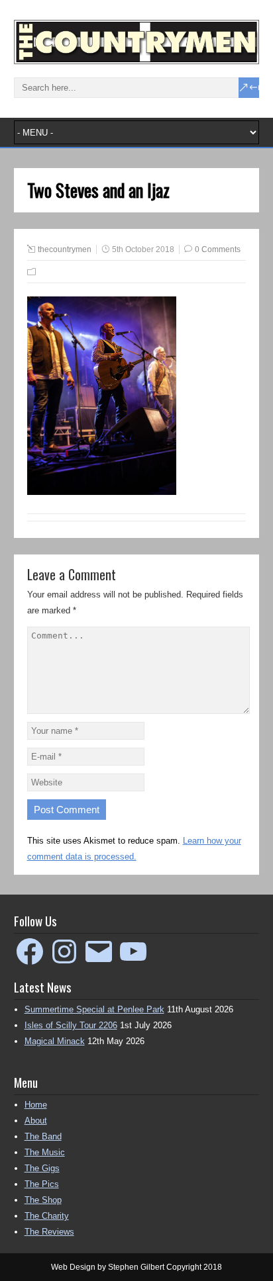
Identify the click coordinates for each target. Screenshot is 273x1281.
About (36, 1121)
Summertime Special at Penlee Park (94, 1009)
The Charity (47, 1216)
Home (36, 1105)
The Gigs (42, 1168)
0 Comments (218, 249)
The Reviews (49, 1232)
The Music (45, 1152)
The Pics (42, 1184)
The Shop (43, 1200)
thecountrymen (64, 249)
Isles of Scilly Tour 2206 (71, 1025)
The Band (43, 1136)
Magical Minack (55, 1041)
